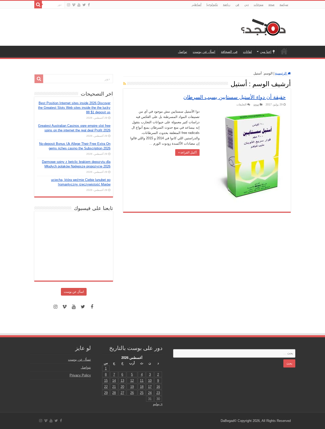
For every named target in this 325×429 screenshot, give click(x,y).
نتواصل (86, 367)
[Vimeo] (74, 5)
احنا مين (265, 52)
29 (106, 393)
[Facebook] (88, 5)
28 (114, 393)
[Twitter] (84, 5)
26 (132, 393)
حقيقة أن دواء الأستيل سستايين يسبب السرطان (234, 97)
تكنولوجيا (212, 4)
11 (141, 380)
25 (141, 393)
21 (114, 387)
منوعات (258, 4)
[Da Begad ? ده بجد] (263, 26)
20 (122, 387)
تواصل (182, 52)
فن (237, 4)
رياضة (226, 4)
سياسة (284, 4)
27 (122, 393)
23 (158, 393)
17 (150, 387)
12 (132, 380)
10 (150, 380)
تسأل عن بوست (79, 359)
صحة (271, 4)
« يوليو (157, 404)
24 (150, 393)
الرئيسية (284, 51)
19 (132, 387)
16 (158, 387)
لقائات (247, 52)
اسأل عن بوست (204, 52)
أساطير (196, 4)
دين (246, 4)
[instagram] (69, 5)
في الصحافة (229, 52)
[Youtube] (79, 5)
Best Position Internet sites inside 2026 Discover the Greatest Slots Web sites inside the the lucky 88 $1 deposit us (74, 107)
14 (114, 380)
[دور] (38, 4)
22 (106, 387)
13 (122, 380)
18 (141, 387)
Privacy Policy (80, 375)
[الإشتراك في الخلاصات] (124, 84)
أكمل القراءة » (187, 152)
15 (106, 380)
